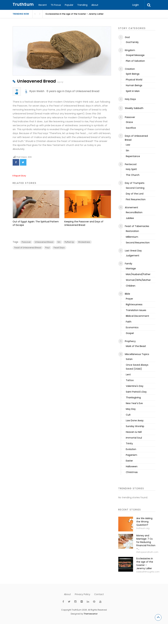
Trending (82, 5)
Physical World (134, 79)
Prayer (129, 298)
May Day (131, 409)
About (94, 5)
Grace (129, 122)
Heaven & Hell (134, 432)
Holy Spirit (131, 169)
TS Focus (56, 5)
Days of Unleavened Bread (82, 91)
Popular (69, 5)
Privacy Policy (82, 594)
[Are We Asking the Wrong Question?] (125, 524)
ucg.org (60, 81)
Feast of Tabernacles (137, 226)
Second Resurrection (138, 242)
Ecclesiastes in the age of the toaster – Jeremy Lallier (144, 563)
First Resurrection (136, 199)
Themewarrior (90, 613)
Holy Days (130, 99)
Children (130, 285)
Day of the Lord (134, 193)
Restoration (132, 231)
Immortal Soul (134, 437)
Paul (47, 247)
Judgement (132, 255)
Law (128, 144)
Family (128, 263)
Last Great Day (133, 250)
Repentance (133, 156)
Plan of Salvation (135, 61)
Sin (59, 242)
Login (135, 5)
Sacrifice (131, 127)
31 (17, 90)
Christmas (132, 472)
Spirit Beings (132, 73)
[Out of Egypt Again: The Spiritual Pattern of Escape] (36, 204)
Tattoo (130, 380)
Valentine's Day (134, 386)
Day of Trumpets (134, 183)
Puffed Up (69, 242)
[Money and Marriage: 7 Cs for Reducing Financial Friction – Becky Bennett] (125, 541)
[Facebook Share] (16, 162)
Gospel (130, 333)
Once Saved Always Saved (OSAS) (137, 366)
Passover (26, 242)
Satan (129, 359)
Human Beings (134, 85)
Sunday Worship (135, 426)
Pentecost (131, 164)
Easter (129, 460)
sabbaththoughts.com (147, 571)
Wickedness (84, 242)
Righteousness (134, 304)
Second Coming (135, 188)
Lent (128, 374)
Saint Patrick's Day (136, 391)
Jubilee (130, 218)
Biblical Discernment (137, 316)
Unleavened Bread (36, 81)
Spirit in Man (133, 91)
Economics (132, 327)
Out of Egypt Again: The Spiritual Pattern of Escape (36, 223)
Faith (128, 321)
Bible (127, 293)
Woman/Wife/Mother (138, 280)
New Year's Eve (134, 403)
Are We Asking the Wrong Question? (144, 522)
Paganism (131, 455)
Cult (128, 414)
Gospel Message (135, 55)
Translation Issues (136, 310)
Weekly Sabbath (134, 108)
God (127, 37)
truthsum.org (142, 528)
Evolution (131, 449)
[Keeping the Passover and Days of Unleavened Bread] (87, 204)
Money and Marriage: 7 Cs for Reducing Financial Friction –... (145, 542)
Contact (99, 594)
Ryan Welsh (36, 91)
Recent (43, 5)
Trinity (129, 443)
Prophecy (130, 341)
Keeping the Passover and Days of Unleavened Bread (83, 223)
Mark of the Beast (136, 346)
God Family (132, 42)
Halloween (131, 466)
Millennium (132, 236)
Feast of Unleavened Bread (27, 247)
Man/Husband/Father (138, 274)
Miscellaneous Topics (137, 354)
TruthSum (23, 4)
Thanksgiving (133, 397)
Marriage (131, 268)
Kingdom (130, 50)
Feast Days (59, 247)
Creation (130, 69)
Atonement (131, 207)
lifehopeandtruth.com (147, 552)
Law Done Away (135, 420)
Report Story (20, 175)
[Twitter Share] (23, 162)
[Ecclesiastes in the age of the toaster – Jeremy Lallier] (125, 564)
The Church (132, 175)
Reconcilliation (134, 212)
